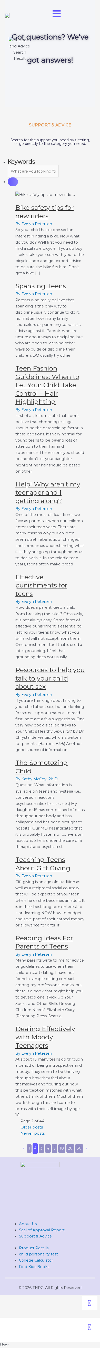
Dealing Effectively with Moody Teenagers (45, 1037)
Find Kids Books (34, 1266)
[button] (89, 1303)
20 (70, 1148)
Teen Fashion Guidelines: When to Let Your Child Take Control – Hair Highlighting (47, 384)
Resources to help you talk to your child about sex (50, 678)
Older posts (32, 1127)
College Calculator (36, 1260)
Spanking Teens (40, 286)
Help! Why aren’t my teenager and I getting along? (47, 492)
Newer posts (33, 1133)
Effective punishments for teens (41, 585)
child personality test (38, 1254)
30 (79, 1148)
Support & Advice (35, 1236)
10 (62, 1148)
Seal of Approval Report (42, 1230)
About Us (28, 1224)
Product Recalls (33, 1248)
